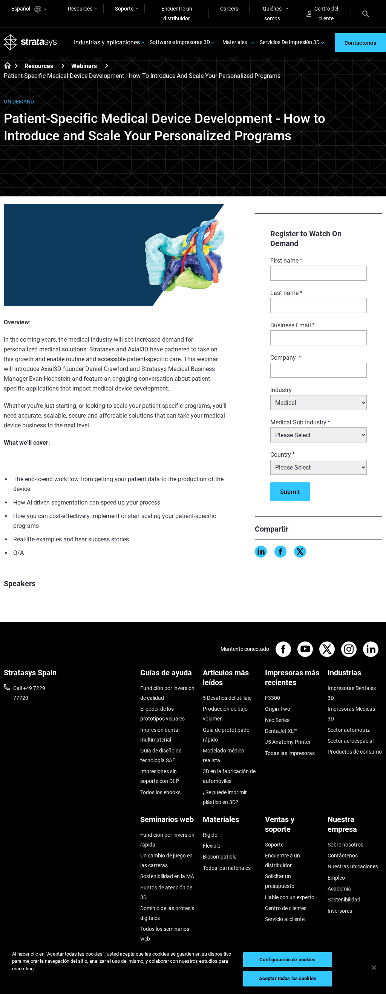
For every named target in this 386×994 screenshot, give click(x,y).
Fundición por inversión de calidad (167, 693)
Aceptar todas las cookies (287, 978)
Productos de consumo (355, 752)
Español (21, 9)
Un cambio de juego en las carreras (166, 860)
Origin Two (277, 709)
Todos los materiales (227, 868)
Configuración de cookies (287, 959)
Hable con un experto (289, 897)
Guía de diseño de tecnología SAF (160, 755)
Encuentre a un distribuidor (282, 860)
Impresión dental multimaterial (159, 735)
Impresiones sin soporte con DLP (159, 776)
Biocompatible (219, 857)
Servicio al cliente (285, 919)
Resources (80, 9)
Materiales (234, 42)
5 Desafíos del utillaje (227, 698)
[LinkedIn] (261, 552)
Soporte (124, 9)
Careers (229, 9)
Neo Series (277, 720)
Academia (339, 889)
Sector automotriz (349, 730)
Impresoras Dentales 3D (352, 693)
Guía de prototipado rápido (226, 735)
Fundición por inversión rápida (167, 840)
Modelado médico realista (223, 755)
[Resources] (63, 65)
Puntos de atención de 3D (166, 892)
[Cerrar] (374, 967)
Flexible (211, 846)
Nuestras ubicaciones (353, 866)
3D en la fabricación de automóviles (229, 776)
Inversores (340, 911)
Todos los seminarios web (164, 934)
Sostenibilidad (344, 900)
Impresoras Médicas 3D (351, 714)
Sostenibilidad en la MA (167, 876)
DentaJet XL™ (281, 731)
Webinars (84, 66)
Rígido (210, 835)
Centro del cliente (326, 13)
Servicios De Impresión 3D (290, 42)
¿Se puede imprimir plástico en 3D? (225, 797)
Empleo (336, 878)
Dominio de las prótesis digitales (167, 913)
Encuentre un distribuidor (176, 13)
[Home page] (5, 66)
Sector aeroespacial (351, 741)
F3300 (272, 698)
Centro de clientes (285, 908)
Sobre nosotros (345, 845)
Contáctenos (343, 856)
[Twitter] (300, 552)
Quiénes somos (272, 13)
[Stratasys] (30, 42)
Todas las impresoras (290, 753)
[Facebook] (280, 552)
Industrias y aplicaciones (107, 42)
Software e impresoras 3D (180, 42)
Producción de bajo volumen (225, 714)
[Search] (366, 13)
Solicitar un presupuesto (279, 881)
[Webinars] (106, 65)
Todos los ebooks (160, 792)
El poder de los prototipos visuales (162, 714)
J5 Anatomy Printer (288, 742)
